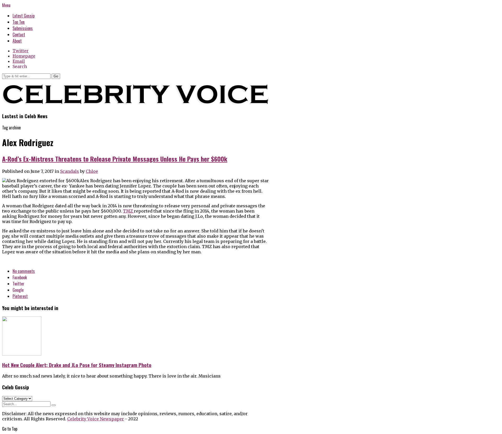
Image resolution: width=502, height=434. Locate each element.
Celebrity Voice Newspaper (95, 418)
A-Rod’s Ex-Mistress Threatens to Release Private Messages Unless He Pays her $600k (114, 158)
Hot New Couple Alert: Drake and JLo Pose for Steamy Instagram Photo (76, 364)
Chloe (92, 171)
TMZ (128, 211)
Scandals (69, 171)
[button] (56, 76)
